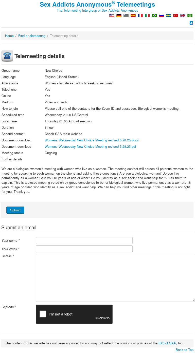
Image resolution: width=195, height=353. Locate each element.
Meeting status (12, 153)
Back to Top (184, 349)
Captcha (9, 307)
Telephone (9, 89)
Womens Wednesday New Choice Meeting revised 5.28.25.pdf (90, 146)
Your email (10, 249)
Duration (8, 127)
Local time (9, 121)
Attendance (10, 83)
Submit (15, 210)
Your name (11, 240)
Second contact (13, 134)
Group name (11, 70)
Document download (16, 140)
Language (9, 77)
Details (8, 256)
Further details (12, 159)
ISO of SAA (167, 343)
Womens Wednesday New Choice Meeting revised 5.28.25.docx (92, 140)
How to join (10, 108)
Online (6, 96)
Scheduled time (13, 115)
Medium (7, 102)
